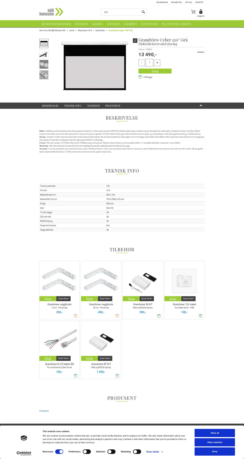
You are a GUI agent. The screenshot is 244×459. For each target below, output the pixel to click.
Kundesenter (162, 2)
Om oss (188, 2)
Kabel (97, 24)
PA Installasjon (176, 24)
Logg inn (201, 16)
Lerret (130, 24)
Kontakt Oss (176, 2)
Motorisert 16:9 (85, 30)
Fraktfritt (199, 2)
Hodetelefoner (56, 24)
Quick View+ (63, 298)
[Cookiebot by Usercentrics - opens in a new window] (24, 453)
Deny (214, 451)
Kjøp (155, 71)
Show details (152, 452)
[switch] (87, 451)
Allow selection (214, 442)
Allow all (215, 433)
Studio (113, 24)
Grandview (100, 30)
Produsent (44, 411)
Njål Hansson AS (58, 30)
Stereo (81, 24)
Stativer (150, 24)
